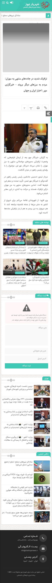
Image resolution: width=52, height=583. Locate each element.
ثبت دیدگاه (26, 365)
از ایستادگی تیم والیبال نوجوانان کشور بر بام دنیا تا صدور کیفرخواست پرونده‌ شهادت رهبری (15, 250)
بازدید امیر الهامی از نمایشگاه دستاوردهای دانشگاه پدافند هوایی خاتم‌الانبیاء (19, 490)
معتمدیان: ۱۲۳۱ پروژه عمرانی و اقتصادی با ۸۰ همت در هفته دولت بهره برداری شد (17, 401)
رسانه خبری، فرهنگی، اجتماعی (26, 575)
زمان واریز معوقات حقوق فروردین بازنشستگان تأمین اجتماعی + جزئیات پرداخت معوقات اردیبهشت (38, 250)
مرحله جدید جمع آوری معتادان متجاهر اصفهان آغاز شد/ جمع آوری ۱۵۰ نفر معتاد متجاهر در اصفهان (15, 281)
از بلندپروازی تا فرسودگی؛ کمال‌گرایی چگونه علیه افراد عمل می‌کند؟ (39, 280)
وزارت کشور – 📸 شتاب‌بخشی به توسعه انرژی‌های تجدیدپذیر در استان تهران (18, 427)
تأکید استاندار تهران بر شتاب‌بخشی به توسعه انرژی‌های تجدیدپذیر (18, 413)
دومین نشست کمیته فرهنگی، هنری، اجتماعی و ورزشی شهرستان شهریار (18, 388)
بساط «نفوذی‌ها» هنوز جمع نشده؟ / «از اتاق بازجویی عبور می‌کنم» (17, 514)
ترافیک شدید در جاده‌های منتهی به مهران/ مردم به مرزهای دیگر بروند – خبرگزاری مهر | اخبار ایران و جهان (26, 85)
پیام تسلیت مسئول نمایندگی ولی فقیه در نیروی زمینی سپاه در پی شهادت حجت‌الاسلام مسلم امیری (17, 502)
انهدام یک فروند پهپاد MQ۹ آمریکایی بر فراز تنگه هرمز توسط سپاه (17, 476)
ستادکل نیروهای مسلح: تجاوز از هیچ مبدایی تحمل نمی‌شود (18, 463)
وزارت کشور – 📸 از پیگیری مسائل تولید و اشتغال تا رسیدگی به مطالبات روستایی (18, 440)
